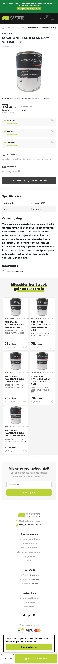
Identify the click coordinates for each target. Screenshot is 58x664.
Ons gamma (12, 28)
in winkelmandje (38, 658)
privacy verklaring (29, 598)
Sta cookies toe (29, 647)
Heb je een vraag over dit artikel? (29, 180)
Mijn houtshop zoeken (29, 521)
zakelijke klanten (29, 547)
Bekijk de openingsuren (29, 9)
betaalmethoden (29, 543)
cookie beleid (29, 602)
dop (29, 560)
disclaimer (29, 606)
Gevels (22, 28)
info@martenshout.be (31, 524)
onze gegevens (29, 556)
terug (53, 27)
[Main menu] (52, 18)
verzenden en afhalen (29, 539)
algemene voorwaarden (29, 552)
